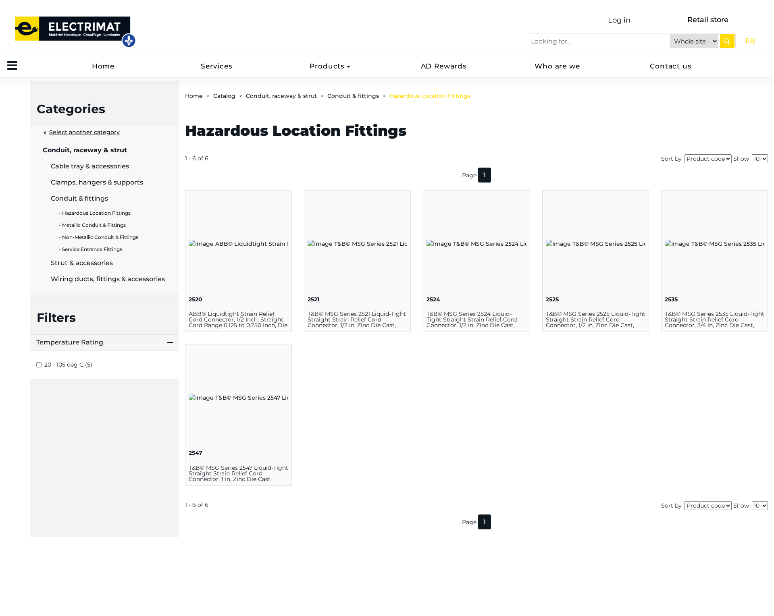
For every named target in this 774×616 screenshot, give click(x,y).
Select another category (84, 132)
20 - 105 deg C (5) (68, 364)
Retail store (707, 19)
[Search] (727, 41)
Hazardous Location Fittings (429, 96)
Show (741, 158)
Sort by (671, 158)
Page (469, 175)
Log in (619, 20)
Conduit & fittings (353, 96)
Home (103, 66)
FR (750, 41)
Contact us (671, 66)
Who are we (557, 66)
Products (327, 66)
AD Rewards (444, 66)
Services (217, 66)
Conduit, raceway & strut (281, 96)
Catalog (224, 96)
